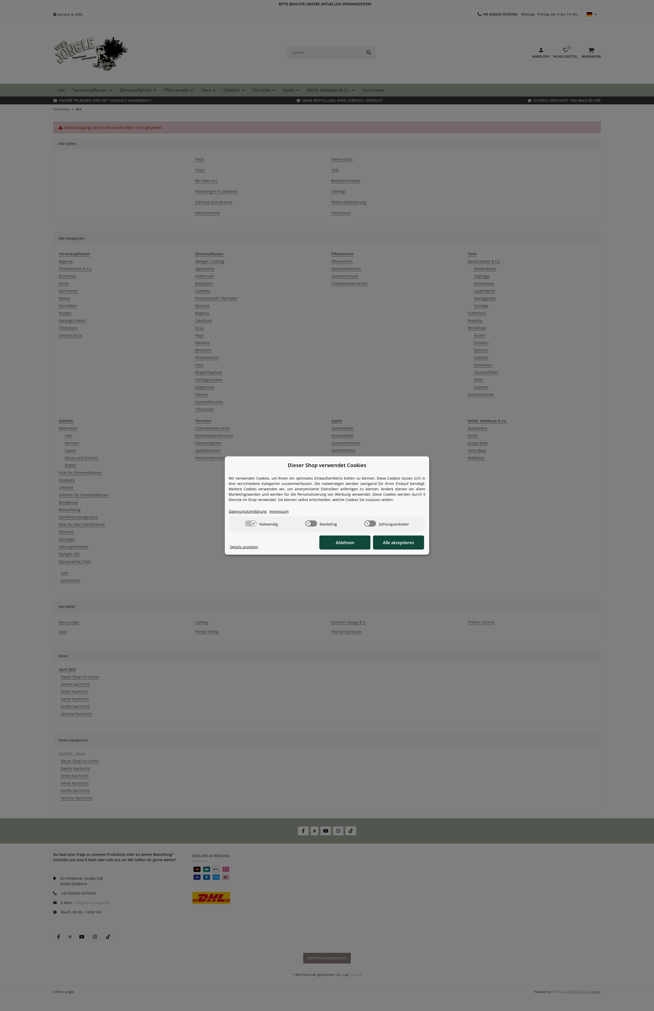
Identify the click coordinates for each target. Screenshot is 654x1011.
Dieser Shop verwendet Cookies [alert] (327, 465)
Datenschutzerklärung (248, 511)
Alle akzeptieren (398, 542)
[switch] (251, 523)
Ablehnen (345, 542)
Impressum (279, 511)
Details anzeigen (244, 546)
